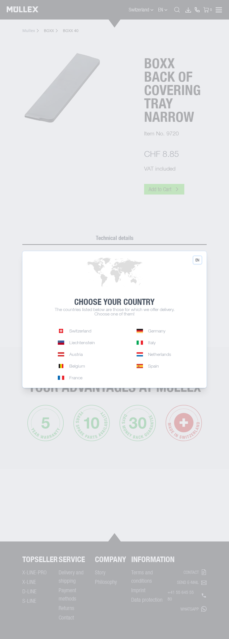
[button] (197, 260)
